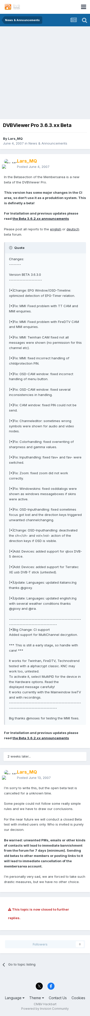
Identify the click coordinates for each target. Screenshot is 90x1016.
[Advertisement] (45, 74)
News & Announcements (47, 143)
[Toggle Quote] (11, 248)
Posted (33, 167)
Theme (35, 998)
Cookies (78, 998)
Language (13, 998)
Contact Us (58, 998)
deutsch (72, 229)
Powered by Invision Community (45, 1008)
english (55, 229)
